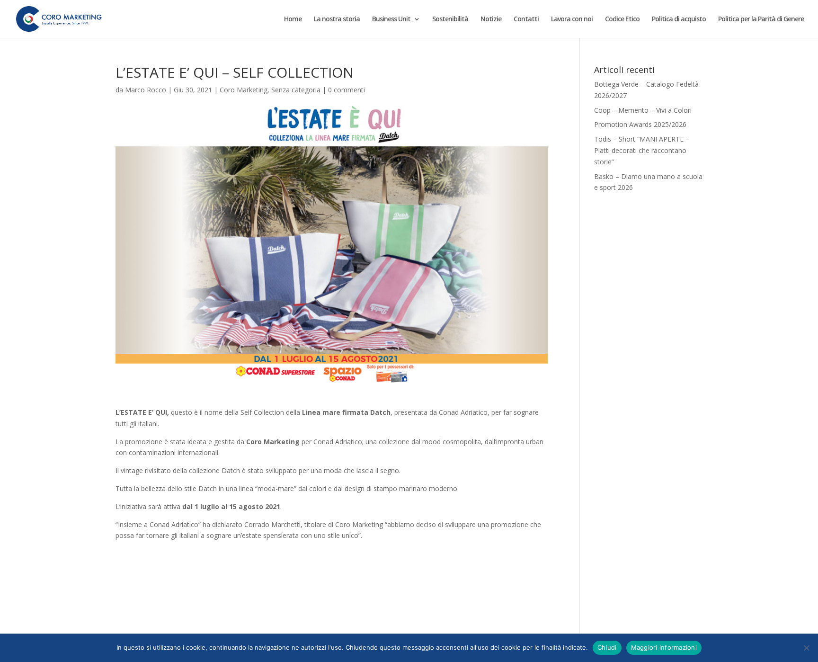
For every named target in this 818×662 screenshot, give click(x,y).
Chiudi (607, 647)
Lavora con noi (572, 19)
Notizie (490, 19)
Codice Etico (622, 19)
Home (293, 19)
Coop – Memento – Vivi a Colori (643, 110)
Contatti (526, 19)
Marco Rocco (145, 89)
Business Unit (391, 19)
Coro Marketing (243, 89)
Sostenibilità (450, 19)
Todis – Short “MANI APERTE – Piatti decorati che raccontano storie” (641, 150)
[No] (806, 648)
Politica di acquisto (679, 19)
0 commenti (346, 89)
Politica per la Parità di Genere (761, 19)
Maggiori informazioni (664, 647)
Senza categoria (295, 89)
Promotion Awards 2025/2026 (640, 124)
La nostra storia (337, 19)
